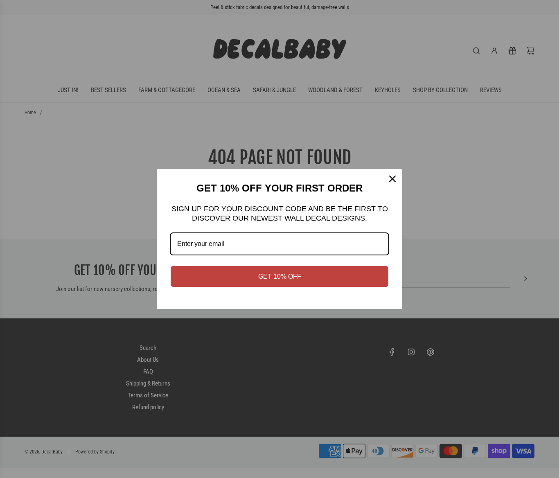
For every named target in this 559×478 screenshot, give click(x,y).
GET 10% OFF (279, 276)
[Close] (392, 179)
